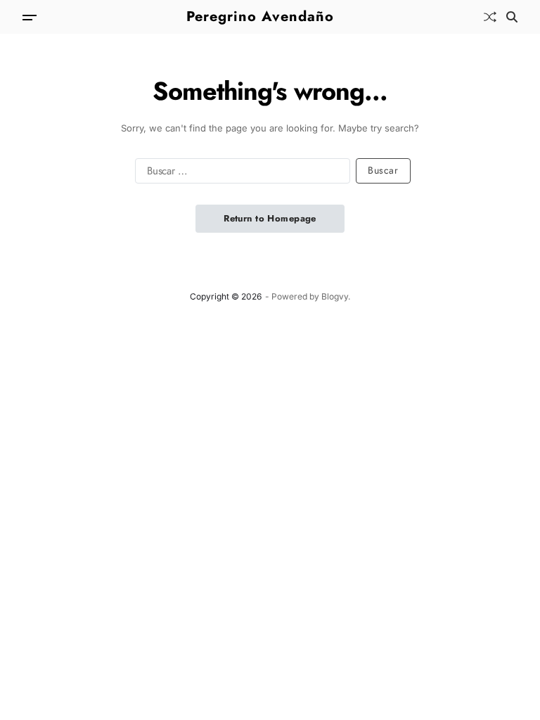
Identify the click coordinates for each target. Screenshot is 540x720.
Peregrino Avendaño (260, 17)
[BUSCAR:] (239, 173)
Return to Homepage (270, 218)
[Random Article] (490, 17)
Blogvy (334, 296)
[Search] (512, 16)
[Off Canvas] (29, 17)
